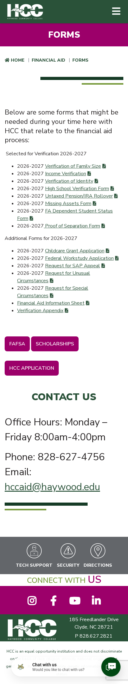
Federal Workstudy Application (79, 258)
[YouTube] (74, 602)
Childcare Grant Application (74, 250)
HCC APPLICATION (31, 368)
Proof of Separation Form (72, 226)
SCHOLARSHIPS (55, 343)
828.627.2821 (96, 636)
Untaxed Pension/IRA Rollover (79, 196)
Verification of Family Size (73, 166)
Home (18, 60)
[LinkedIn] (96, 602)
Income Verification (65, 173)
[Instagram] (31, 602)
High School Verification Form (77, 188)
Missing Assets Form (68, 203)
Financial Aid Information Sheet (51, 303)
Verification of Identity (69, 181)
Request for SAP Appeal (72, 265)
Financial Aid (48, 60)
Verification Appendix (40, 310)
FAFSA (17, 343)
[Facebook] (53, 602)
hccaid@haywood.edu (52, 487)
